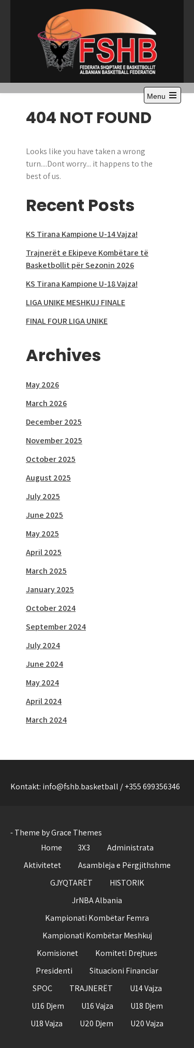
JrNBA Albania (97, 900)
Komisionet (57, 953)
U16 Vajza (97, 1005)
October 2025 (51, 459)
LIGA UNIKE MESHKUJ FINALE (75, 302)
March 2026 (46, 403)
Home (51, 847)
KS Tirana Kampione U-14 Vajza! (82, 234)
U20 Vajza (146, 1023)
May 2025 (42, 533)
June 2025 (44, 515)
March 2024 (46, 719)
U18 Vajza (47, 1023)
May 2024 (42, 682)
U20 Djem (96, 1023)
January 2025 (50, 589)
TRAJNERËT (91, 988)
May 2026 (42, 384)
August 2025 (48, 477)
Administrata (130, 847)
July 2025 (43, 496)
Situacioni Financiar (123, 970)
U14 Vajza (146, 988)
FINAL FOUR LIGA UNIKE (67, 321)
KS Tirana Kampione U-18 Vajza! (82, 283)
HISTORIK (127, 882)
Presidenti (54, 970)
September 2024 (56, 626)
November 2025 (54, 440)
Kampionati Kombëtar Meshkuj (97, 935)
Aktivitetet (42, 865)
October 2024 (51, 608)
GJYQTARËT (71, 882)
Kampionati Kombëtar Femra (97, 917)
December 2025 (54, 421)
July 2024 (43, 645)
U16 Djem (48, 1005)
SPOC (42, 988)
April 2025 (44, 552)
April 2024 (44, 701)
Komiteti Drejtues (126, 953)
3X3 (84, 847)
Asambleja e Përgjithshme (124, 865)
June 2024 (44, 663)
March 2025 (46, 570)
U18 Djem (146, 1005)
